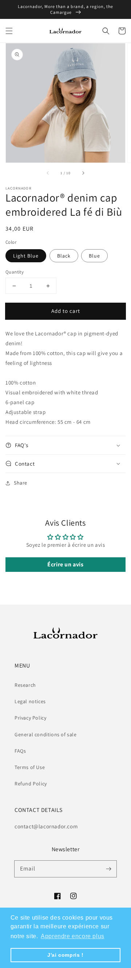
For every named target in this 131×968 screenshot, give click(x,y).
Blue (94, 255)
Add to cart (65, 310)
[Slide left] (48, 173)
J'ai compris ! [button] (65, 955)
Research (25, 685)
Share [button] (20, 482)
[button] (9, 31)
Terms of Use (30, 767)
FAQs (20, 751)
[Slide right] (83, 173)
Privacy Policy (30, 717)
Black (64, 255)
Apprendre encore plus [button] (72, 936)
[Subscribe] (108, 869)
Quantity (14, 272)
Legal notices (30, 701)
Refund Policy (31, 783)
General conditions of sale (46, 734)
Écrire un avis (65, 564)
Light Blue (26, 255)
